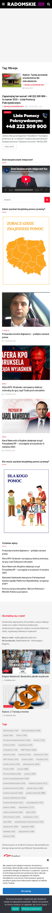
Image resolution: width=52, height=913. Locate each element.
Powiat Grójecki (38, 783)
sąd (7, 822)
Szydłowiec (31, 817)
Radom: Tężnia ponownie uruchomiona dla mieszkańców (35, 78)
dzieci (22, 735)
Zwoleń (8, 836)
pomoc (30, 774)
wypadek (28, 827)
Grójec (39, 740)
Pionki (8, 769)
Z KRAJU (5, 330)
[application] (26, 179)
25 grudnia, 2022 (9, 715)
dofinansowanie (31, 731)
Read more (9, 147)
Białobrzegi (10, 731)
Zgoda (15, 909)
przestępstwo (35, 803)
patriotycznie (31, 764)
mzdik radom (11, 764)
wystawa (9, 831)
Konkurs (25, 755)
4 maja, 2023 (28, 88)
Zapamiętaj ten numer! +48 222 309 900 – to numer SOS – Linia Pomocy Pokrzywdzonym (24, 99)
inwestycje (10, 750)
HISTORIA (8, 706)
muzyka (42, 759)
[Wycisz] (41, 190)
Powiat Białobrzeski (14, 783)
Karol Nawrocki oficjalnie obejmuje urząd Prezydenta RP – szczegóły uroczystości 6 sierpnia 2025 (23, 443)
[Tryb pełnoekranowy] (46, 190)
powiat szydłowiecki (14, 798)
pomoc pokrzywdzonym (16, 779)
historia (9, 745)
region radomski (13, 812)
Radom (6, 75)
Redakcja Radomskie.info (34, 85)
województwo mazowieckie (29, 822)
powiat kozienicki (13, 788)
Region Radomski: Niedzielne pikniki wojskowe (25, 676)
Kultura (27, 759)
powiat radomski (35, 793)
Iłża (6, 671)
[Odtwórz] (5, 190)
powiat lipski (35, 788)
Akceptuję (26, 891)
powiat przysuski (13, 793)
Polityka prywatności (31, 909)
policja (22, 769)
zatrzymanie (26, 831)
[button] (47, 860)
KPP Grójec (10, 759)
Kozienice (41, 755)
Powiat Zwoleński (13, 803)
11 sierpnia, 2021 (9, 680)
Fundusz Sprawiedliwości (16, 740)
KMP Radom (28, 750)
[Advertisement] (26, 36)
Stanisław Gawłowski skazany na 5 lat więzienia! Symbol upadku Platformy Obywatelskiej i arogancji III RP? (25, 580)
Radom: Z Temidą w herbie (15, 711)
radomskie (26, 807)
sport (30, 812)
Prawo (7, 112)
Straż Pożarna (11, 817)
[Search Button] (47, 200)
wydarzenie (10, 827)
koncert (9, 755)
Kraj (4, 384)
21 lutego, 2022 (32, 106)
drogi (8, 735)
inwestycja (25, 745)
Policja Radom (12, 774)
